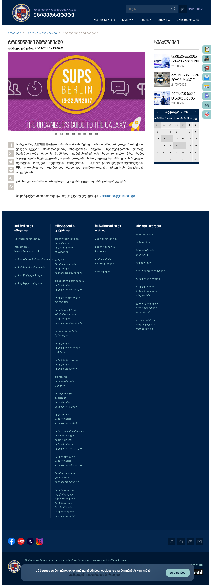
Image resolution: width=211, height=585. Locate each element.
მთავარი (14, 33)
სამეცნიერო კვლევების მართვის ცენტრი (68, 347)
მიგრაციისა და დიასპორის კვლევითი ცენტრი (67, 477)
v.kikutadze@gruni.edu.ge (117, 196)
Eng (200, 9)
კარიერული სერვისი (28, 283)
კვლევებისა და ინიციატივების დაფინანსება (146, 324)
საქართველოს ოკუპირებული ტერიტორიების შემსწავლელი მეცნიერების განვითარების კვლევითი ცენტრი (67, 502)
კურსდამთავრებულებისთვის (33, 259)
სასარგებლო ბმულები (150, 270)
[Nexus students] (206, 59)
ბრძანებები (102, 271)
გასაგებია (177, 572)
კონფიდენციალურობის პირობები (94, 574)
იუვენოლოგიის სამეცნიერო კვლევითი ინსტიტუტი (69, 461)
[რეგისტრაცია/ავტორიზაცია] (183, 9)
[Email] (206, 77)
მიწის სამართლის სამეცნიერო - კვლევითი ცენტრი (67, 364)
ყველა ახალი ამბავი (42, 33)
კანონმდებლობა (106, 238)
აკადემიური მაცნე (148, 278)
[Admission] (206, 96)
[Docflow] (206, 49)
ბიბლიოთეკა (144, 234)
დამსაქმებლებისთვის (28, 275)
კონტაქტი (196, 564)
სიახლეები (166, 43)
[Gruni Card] (206, 86)
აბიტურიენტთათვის (27, 238)
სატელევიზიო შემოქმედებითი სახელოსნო (146, 291)
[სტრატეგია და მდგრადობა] (206, 114)
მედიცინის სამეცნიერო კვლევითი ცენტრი (67, 419)
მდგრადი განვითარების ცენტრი (64, 381)
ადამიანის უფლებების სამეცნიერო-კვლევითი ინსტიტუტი (69, 285)
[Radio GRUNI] (206, 105)
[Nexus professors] (206, 68)
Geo (191, 9)
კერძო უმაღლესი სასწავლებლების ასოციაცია (147, 307)
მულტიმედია (144, 262)
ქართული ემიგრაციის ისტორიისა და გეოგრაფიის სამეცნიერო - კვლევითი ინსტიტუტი (69, 440)
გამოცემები (143, 242)
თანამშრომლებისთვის (29, 267)
